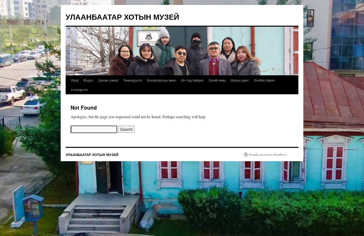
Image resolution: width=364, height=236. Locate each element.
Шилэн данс (240, 80)
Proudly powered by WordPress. (268, 155)
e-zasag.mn (79, 89)
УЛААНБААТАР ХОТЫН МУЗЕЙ (122, 16)
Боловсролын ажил (161, 80)
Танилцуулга (132, 80)
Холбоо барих (264, 80)
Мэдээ (88, 80)
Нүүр (74, 80)
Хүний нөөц (217, 80)
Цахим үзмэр (108, 80)
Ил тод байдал (192, 80)
